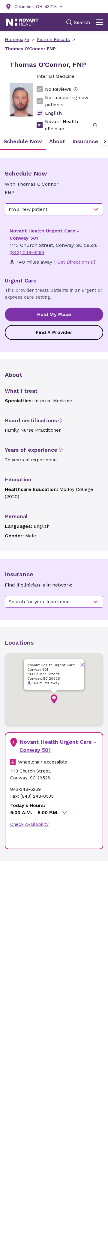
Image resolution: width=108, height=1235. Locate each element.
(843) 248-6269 (27, 252)
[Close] (82, 665)
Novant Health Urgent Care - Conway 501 (58, 746)
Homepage (17, 39)
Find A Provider (54, 332)
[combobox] (54, 209)
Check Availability (29, 824)
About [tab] (57, 141)
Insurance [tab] (85, 141)
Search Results (53, 39)
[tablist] (54, 141)
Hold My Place (54, 314)
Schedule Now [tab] (23, 141)
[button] (54, 699)
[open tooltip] (75, 89)
